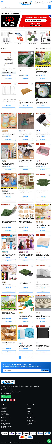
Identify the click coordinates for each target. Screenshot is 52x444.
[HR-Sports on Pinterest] (14, 400)
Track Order (3, 420)
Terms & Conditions (5, 423)
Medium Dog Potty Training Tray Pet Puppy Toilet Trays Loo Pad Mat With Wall (43, 255)
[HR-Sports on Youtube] (8, 400)
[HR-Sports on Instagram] (11, 400)
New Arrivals (3, 408)
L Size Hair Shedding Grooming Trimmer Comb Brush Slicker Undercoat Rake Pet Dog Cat (8, 255)
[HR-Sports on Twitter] (5, 400)
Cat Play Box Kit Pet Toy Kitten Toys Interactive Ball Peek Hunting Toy (25, 134)
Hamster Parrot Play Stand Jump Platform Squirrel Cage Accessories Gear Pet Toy (25, 222)
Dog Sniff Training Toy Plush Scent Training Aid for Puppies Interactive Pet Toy (8, 195)
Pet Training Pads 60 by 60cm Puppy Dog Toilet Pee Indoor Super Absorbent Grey (42, 286)
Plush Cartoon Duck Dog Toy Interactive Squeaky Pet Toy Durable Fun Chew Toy (25, 316)
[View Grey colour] (37, 69)
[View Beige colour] (20, 100)
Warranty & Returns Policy (7, 426)
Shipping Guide (4, 427)
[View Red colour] (3, 252)
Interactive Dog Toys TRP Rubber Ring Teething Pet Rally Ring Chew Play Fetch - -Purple (43, 225)
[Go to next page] (32, 357)
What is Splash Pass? (31, 421)
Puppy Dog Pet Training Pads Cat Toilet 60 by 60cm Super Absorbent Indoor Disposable (25, 346)
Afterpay (29, 408)
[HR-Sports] (25, 2)
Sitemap (31, 442)
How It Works (30, 423)
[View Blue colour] (39, 69)
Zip (27, 410)
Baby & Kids (3, 411)
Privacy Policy (4, 424)
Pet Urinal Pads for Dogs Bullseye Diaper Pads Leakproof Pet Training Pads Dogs (9, 313)
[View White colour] (3, 161)
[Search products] (49, 7)
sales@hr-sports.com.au (8, 388)
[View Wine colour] (39, 161)
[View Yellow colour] (7, 131)
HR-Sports (10, 442)
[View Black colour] (37, 131)
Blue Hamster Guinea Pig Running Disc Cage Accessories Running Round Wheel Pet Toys (43, 104)
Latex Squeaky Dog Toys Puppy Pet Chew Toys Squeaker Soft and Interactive (26, 255)
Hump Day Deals (30, 413)
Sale (28, 407)
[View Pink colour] (24, 131)
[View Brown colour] (24, 252)
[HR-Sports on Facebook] (2, 400)
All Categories (4, 407)
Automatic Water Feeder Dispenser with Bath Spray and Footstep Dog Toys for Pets (43, 73)
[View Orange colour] (7, 191)
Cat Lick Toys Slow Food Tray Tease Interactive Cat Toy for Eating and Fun (8, 134)
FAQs (28, 424)
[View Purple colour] (42, 222)
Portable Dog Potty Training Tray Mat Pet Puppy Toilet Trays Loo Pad (43, 316)
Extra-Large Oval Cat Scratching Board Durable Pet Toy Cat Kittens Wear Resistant (25, 192)
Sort (40, 48)
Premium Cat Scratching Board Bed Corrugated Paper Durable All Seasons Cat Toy (8, 344)
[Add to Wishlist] (15, 53)
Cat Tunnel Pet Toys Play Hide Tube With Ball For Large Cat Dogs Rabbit (25, 162)
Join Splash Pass (30, 420)
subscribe (45, 370)
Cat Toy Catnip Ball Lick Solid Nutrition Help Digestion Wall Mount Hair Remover (8, 164)
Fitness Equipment (5, 413)
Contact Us (3, 421)
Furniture (3, 410)
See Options (8, 78)
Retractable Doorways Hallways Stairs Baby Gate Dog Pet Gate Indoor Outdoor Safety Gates (43, 346)
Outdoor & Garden (5, 414)
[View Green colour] (5, 131)
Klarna (28, 411)
